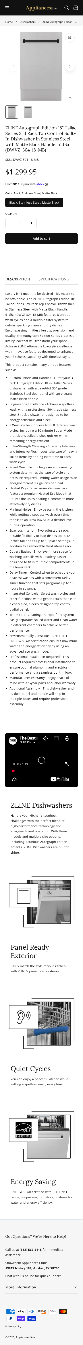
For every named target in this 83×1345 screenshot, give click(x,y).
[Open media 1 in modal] (70, 38)
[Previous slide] (13, 66)
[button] (7, 7)
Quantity (11, 214)
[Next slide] (70, 66)
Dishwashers (28, 21)
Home (9, 21)
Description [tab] (17, 279)
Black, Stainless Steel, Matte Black (34, 202)
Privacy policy (13, 1326)
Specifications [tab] (54, 279)
